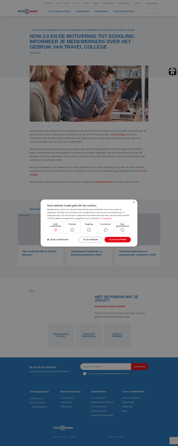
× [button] (133, 202)
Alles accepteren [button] (117, 239)
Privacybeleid (106, 218)
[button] (57, 239)
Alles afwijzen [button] (90, 239)
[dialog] (89, 222)
